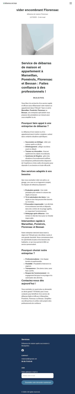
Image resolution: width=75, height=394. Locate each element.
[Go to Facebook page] (22, 350)
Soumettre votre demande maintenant (38, 382)
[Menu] (71, 3)
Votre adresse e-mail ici (29, 372)
